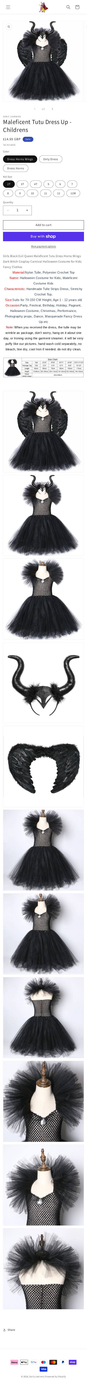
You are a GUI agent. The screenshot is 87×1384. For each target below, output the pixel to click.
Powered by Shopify (55, 1376)
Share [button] (11, 1330)
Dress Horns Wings (20, 159)
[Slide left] (34, 108)
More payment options (43, 246)
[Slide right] (52, 108)
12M (73, 193)
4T (35, 184)
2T (9, 184)
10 (32, 193)
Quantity (8, 202)
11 (45, 193)
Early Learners (37, 1376)
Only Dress (50, 159)
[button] (8, 7)
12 (58, 193)
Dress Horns (15, 168)
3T (22, 184)
